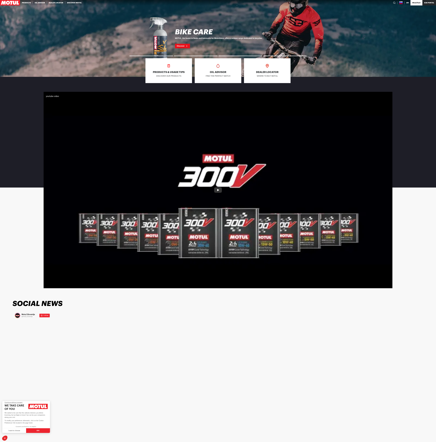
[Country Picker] (401, 2)
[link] (218, 38)
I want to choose (14, 430)
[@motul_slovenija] (17, 315)
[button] (4, 438)
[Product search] (394, 3)
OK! (38, 430)
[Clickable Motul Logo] (10, 2)
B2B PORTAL (429, 3)
